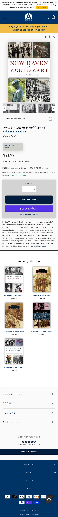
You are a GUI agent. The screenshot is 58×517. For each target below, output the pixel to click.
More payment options (29, 214)
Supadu (36, 515)
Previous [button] (4, 108)
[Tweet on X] (50, 36)
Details (9, 403)
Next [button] (53, 108)
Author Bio (12, 422)
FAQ (29, 489)
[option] (29, 28)
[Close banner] (55, 5)
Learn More (42, 7)
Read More (41, 246)
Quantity (28, 183)
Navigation (29, 464)
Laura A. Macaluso (16, 131)
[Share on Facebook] (45, 36)
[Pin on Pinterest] (54, 36)
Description (13, 394)
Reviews (9, 413)
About (29, 472)
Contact (29, 481)
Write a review (29, 451)
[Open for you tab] (49, 499)
